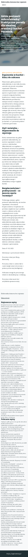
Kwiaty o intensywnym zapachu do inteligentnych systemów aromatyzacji (11, 435)
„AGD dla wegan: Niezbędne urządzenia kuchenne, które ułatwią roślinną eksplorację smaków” (13, 485)
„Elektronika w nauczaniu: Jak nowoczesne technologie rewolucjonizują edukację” (12, 388)
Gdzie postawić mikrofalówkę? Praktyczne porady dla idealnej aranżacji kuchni (12, 531)
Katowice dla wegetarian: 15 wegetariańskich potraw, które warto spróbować (13, 321)
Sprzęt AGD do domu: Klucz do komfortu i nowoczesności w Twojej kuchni (12, 468)
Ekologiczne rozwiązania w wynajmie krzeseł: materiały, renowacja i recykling (13, 381)
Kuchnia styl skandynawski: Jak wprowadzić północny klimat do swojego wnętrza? (13, 522)
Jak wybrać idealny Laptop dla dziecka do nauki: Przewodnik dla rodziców (12, 447)
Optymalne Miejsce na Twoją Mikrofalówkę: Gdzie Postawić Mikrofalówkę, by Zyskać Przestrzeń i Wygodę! (13, 535)
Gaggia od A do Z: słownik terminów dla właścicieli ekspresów (12, 339)
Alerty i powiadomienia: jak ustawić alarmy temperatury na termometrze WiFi (12, 377)
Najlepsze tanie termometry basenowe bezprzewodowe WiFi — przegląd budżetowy (13, 374)
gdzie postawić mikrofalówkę (12, 72)
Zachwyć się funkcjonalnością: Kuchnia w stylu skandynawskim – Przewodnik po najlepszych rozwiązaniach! (13, 527)
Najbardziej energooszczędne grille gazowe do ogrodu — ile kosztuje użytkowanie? (13, 426)
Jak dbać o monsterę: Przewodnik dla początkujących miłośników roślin (11, 540)
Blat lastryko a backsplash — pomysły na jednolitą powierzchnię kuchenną (12, 464)
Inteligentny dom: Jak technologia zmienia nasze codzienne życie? (12, 519)
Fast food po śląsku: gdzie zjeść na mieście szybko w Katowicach (12, 325)
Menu (3, 5)
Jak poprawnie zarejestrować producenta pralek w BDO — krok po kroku (12, 362)
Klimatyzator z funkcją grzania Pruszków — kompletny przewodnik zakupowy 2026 (13, 355)
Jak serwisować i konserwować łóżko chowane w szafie (14, 342)
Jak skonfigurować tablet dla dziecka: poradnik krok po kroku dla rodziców (14, 443)
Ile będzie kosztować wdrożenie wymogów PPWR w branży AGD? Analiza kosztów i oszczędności (13, 306)
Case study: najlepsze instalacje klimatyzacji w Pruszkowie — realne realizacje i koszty (13, 328)
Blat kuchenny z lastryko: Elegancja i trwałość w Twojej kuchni (13, 461)
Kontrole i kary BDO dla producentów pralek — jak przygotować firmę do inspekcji (14, 358)
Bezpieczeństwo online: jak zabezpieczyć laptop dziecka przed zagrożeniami (12, 450)
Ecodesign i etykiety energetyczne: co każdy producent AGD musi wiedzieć (13, 318)
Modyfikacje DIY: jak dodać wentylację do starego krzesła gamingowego (12, 400)
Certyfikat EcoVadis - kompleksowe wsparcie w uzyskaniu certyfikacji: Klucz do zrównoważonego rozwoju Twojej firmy (13, 495)
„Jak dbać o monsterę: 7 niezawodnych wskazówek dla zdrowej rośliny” (11, 544)
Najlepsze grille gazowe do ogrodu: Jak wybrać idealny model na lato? (14, 422)
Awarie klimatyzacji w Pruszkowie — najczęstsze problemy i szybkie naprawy (12, 332)
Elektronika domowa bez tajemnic (13, 2)
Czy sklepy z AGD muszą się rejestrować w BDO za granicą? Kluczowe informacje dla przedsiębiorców (12, 476)
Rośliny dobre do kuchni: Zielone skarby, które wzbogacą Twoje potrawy (13, 454)
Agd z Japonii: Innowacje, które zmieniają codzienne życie (12, 404)
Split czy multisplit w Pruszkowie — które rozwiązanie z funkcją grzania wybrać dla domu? (12, 350)
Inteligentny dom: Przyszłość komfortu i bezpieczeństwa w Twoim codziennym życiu (13, 515)
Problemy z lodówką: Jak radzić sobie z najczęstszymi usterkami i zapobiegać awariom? (11, 506)
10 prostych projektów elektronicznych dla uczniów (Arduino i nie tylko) (13, 391)
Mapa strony (5, 298)
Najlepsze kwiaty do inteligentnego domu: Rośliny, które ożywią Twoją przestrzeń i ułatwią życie (12, 430)
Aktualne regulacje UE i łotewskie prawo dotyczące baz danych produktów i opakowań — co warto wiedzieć (13, 369)
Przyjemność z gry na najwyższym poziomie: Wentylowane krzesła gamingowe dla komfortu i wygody (13, 396)
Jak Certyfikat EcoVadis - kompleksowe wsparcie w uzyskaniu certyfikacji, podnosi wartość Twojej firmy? (12, 500)
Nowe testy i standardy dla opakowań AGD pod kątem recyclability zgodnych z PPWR (13, 311)
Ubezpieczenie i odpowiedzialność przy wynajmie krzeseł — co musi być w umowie (12, 384)
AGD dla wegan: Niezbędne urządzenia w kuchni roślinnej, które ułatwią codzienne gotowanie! (12, 490)
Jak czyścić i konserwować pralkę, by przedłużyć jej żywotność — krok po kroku (12, 471)
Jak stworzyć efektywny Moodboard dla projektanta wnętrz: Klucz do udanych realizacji (12, 412)
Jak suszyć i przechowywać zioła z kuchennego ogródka (14, 457)
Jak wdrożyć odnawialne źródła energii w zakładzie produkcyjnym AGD (12, 314)
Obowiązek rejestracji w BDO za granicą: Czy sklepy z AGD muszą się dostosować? (13, 480)
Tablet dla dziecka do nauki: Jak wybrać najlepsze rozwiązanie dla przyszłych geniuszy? (11, 439)
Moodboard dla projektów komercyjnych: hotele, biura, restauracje (12, 416)
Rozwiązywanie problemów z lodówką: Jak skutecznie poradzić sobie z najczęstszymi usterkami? (12, 511)
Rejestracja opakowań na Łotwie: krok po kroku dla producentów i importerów (12, 365)
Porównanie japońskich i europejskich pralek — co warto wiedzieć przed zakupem (14, 407)
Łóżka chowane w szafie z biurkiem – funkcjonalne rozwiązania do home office (12, 346)
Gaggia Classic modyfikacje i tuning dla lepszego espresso (11, 335)
